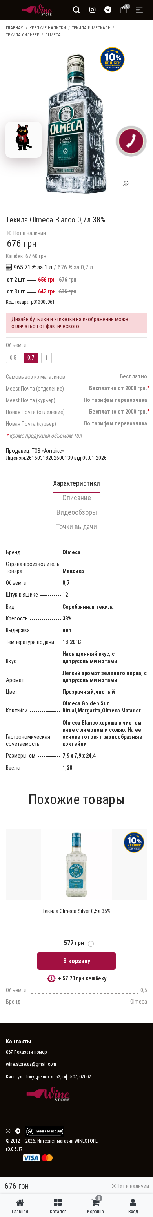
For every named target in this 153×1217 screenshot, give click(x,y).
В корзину (76, 961)
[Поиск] (76, 10)
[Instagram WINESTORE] (92, 10)
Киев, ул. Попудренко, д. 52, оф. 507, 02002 (48, 1077)
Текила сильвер (22, 35)
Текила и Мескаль (91, 28)
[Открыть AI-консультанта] (23, 140)
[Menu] (139, 10)
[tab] (76, 485)
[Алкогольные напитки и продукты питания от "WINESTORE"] (35, 10)
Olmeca (53, 35)
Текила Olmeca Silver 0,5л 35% (76, 911)
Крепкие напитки (47, 28)
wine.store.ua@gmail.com (31, 1064)
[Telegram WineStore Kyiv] (45, 1131)
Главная (15, 28)
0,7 (30, 357)
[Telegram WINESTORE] (108, 10)
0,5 (13, 357)
